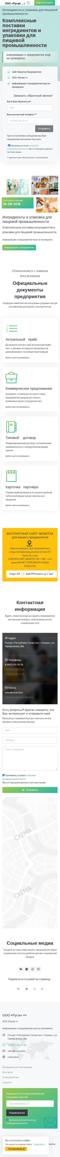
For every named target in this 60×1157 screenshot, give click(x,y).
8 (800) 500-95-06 (14, 664)
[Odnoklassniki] (42, 989)
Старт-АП (31, 574)
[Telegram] (27, 989)
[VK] (18, 989)
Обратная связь (44, 2)
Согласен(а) (15, 1149)
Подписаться (17, 1113)
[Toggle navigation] (28, 3)
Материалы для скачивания (17, 1067)
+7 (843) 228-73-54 (14, 669)
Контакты (7, 1072)
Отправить (32, 790)
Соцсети (6, 1082)
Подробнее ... (40, 1144)
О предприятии (10, 1077)
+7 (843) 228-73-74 (14, 674)
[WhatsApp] (35, 989)
